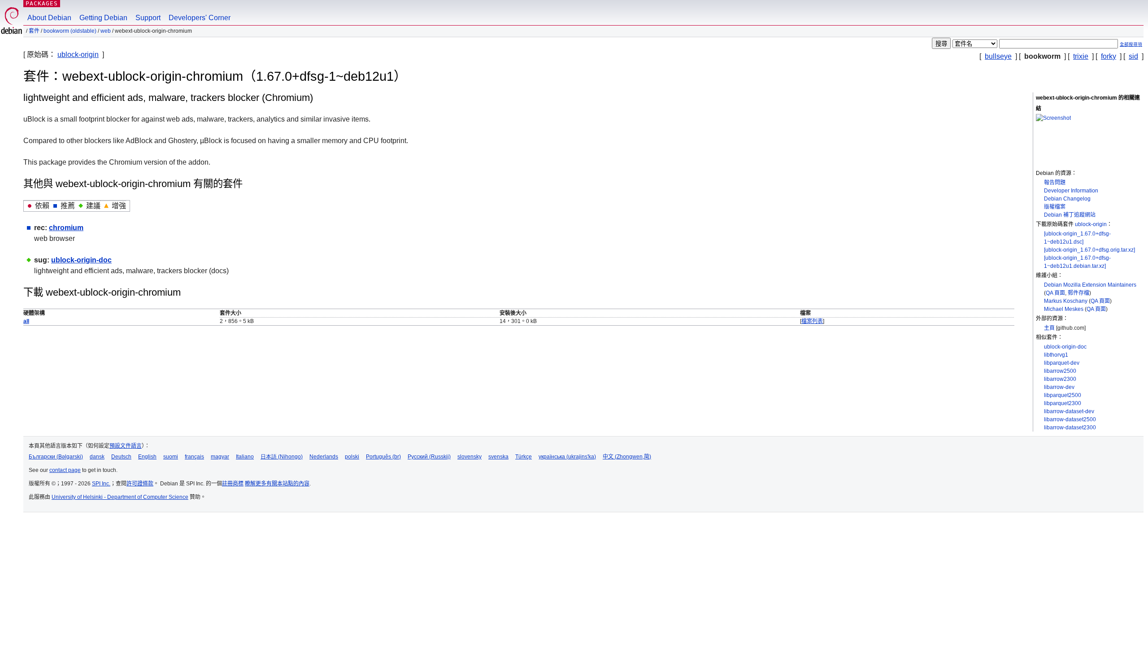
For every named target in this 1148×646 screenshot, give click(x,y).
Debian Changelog (1067, 199)
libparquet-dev (1061, 363)
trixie (1080, 56)
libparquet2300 (1062, 403)
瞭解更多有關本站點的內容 (277, 483)
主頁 (1049, 328)
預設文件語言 (125, 446)
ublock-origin (78, 54)
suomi (170, 457)
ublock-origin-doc (1065, 347)
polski (352, 457)
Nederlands (323, 457)
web (105, 31)
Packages (42, 3)
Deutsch (121, 457)
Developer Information (1071, 191)
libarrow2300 (1060, 379)
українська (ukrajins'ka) (567, 457)
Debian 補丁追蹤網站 (1070, 215)
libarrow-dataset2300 (1070, 427)
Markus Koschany (1065, 301)
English (147, 457)
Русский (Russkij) (429, 457)
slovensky (469, 457)
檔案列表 (812, 321)
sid (1133, 56)
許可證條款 (139, 483)
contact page (65, 470)
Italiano (245, 457)
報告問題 (1054, 182)
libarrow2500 (1060, 371)
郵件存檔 (1078, 293)
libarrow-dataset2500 (1070, 419)
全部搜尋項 (1131, 44)
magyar (220, 457)
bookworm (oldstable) (69, 31)
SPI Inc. (101, 483)
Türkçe (523, 457)
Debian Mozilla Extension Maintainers (1090, 285)
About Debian (49, 18)
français (194, 457)
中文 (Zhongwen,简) (627, 457)
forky (1108, 56)
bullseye (998, 56)
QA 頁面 (1055, 293)
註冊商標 (233, 483)
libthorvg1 (1056, 355)
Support (148, 18)
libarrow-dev (1059, 387)
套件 (34, 31)
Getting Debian (103, 18)
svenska (498, 457)
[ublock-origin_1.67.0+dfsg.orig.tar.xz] (1089, 250)
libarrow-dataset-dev (1069, 411)
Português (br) (383, 457)
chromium (66, 227)
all (26, 321)
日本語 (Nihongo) (282, 457)
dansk (97, 457)
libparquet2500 (1062, 395)
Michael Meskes (1063, 309)
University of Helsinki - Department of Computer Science (120, 497)
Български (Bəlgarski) (56, 457)
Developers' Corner (199, 18)
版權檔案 (1054, 207)
